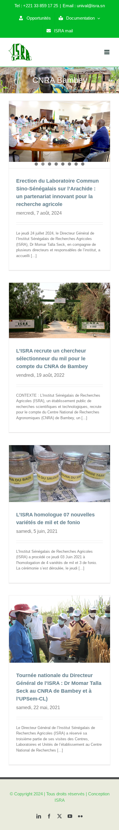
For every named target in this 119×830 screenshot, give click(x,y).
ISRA (60, 800)
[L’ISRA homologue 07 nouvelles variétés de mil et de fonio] (59, 473)
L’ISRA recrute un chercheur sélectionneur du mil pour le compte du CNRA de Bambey (52, 358)
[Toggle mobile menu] (107, 52)
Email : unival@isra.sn (84, 5)
